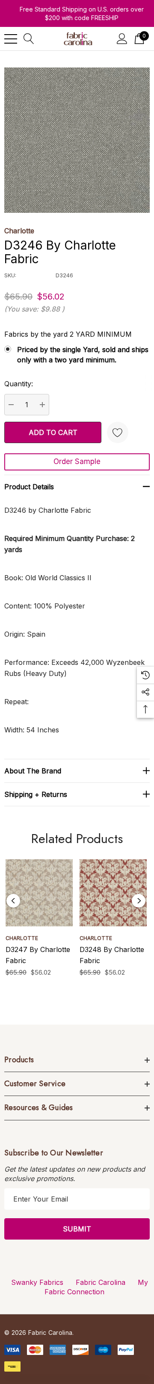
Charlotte (19, 230)
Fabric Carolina (100, 1282)
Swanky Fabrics (37, 1282)
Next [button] (138, 901)
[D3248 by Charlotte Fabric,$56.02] (113, 892)
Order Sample (77, 461)
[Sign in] (122, 38)
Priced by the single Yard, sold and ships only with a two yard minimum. (82, 354)
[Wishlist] (117, 432)
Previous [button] (13, 901)
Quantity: (18, 383)
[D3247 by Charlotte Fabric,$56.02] (39, 892)
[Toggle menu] (10, 38)
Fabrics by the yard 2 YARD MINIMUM (68, 334)
